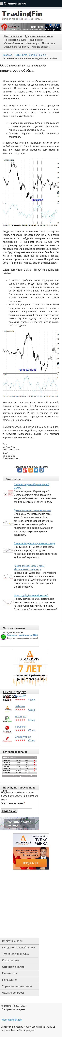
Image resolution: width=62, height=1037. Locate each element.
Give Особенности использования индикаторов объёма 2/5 (6, 447)
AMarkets (20, 706)
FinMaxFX (20, 696)
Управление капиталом (16, 47)
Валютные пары (13, 36)
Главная (7, 55)
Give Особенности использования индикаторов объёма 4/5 (11, 447)
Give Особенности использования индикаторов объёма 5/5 (14, 447)
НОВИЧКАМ (20, 55)
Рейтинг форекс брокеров (14, 694)
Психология (48, 43)
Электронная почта (13, 803)
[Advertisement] (31, 904)
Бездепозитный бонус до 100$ (22, 635)
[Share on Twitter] (36, 470)
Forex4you (20, 716)
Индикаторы (32, 43)
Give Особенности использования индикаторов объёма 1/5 (4, 447)
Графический (36, 40)
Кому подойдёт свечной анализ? (31, 595)
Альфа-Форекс (23, 737)
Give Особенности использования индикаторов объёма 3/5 (9, 447)
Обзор (31, 699)
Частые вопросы (41, 47)
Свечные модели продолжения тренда (34, 543)
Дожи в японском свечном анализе (32, 510)
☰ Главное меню (13, 3)
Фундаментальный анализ (39, 36)
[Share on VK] (41, 470)
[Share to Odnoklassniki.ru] (30, 470)
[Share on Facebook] (19, 470)
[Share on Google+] (25, 470)
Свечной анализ (13, 43)
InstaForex (20, 726)
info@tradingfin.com (11, 1020)
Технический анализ (15, 40)
